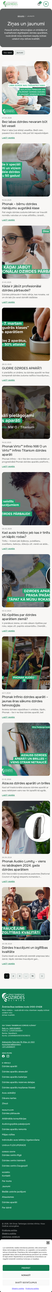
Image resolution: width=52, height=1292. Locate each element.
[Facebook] (3, 1056)
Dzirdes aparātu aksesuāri (15, 1071)
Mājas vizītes (8, 1134)
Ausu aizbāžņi (9, 1092)
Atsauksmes (8, 1197)
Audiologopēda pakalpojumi (16, 1124)
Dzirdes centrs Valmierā (13, 1160)
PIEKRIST (26, 1268)
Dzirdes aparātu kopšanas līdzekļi (18, 1087)
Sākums (21, 16)
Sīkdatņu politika (18, 1288)
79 (32, 976)
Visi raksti (8, 53)
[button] (48, 1242)
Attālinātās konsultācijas (14, 1118)
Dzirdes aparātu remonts (14, 1129)
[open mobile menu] (46, 4)
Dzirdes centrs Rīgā (11, 1155)
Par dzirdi (6, 1207)
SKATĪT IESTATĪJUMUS (26, 1282)
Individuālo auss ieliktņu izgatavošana (20, 1139)
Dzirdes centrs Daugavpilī (15, 1165)
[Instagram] (8, 1056)
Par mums (7, 1181)
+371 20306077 (8, 1047)
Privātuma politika (32, 1288)
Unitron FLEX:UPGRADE (14, 1145)
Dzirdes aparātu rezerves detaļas (18, 1082)
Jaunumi (19, 53)
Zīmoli (5, 1103)
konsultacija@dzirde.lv (11, 1044)
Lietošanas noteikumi (11, 1237)
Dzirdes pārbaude (11, 1113)
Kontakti (6, 1175)
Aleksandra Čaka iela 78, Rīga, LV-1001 (18, 1042)
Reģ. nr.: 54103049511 (11, 1028)
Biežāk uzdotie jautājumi (14, 1191)
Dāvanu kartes (9, 1098)
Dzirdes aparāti (9, 1066)
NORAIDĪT (26, 1275)
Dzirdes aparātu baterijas (14, 1077)
